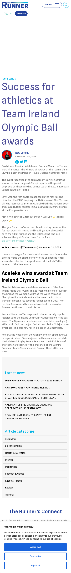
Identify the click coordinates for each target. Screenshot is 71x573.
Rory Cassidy (22, 152)
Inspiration (9, 78)
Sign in (8, 13)
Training (9, 494)
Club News (11, 439)
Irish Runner (15, 5)
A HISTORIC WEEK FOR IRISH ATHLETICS (27, 387)
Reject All (35, 565)
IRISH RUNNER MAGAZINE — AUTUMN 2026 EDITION (33, 380)
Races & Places (13, 480)
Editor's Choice (13, 446)
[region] (35, 547)
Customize (35, 556)
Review (9, 487)
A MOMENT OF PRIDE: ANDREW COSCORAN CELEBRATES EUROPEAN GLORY (28, 406)
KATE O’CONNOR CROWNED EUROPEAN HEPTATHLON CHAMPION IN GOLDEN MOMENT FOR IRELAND (34, 396)
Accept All (35, 547)
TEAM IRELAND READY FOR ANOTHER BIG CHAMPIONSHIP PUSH (28, 417)
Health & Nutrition (15, 453)
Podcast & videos (14, 473)
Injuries (9, 459)
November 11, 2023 (50, 247)
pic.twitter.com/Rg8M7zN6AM (19, 240)
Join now (21, 13)
